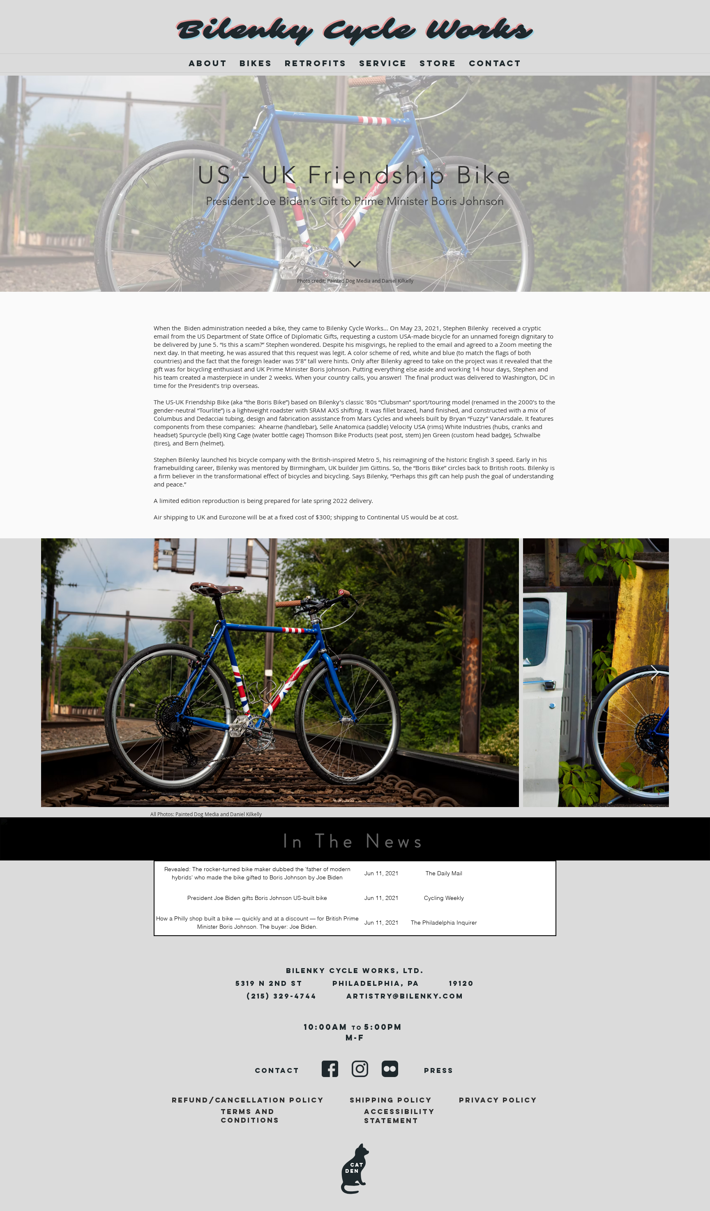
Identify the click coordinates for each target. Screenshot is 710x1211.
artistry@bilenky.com (404, 996)
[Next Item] (654, 673)
